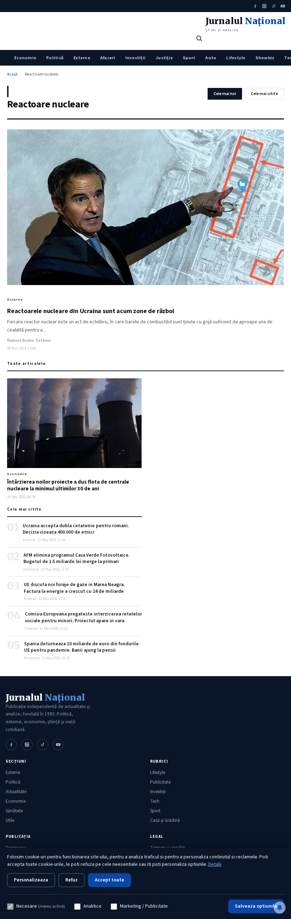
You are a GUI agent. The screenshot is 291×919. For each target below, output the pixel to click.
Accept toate (109, 880)
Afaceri (107, 58)
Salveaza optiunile (256, 906)
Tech (154, 801)
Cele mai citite (264, 94)
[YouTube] (282, 6)
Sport (189, 58)
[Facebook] (255, 6)
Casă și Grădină (165, 820)
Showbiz (265, 58)
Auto (210, 58)
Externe (81, 58)
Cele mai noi (225, 94)
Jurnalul (45, 697)
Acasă (12, 74)
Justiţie (164, 58)
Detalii (214, 864)
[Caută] (199, 38)
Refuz (71, 880)
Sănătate (14, 811)
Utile (10, 820)
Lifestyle (235, 58)
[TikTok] (273, 6)
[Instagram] (264, 6)
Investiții (135, 58)
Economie (25, 58)
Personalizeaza (31, 880)
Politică (55, 58)
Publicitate (160, 782)
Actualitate (16, 792)
